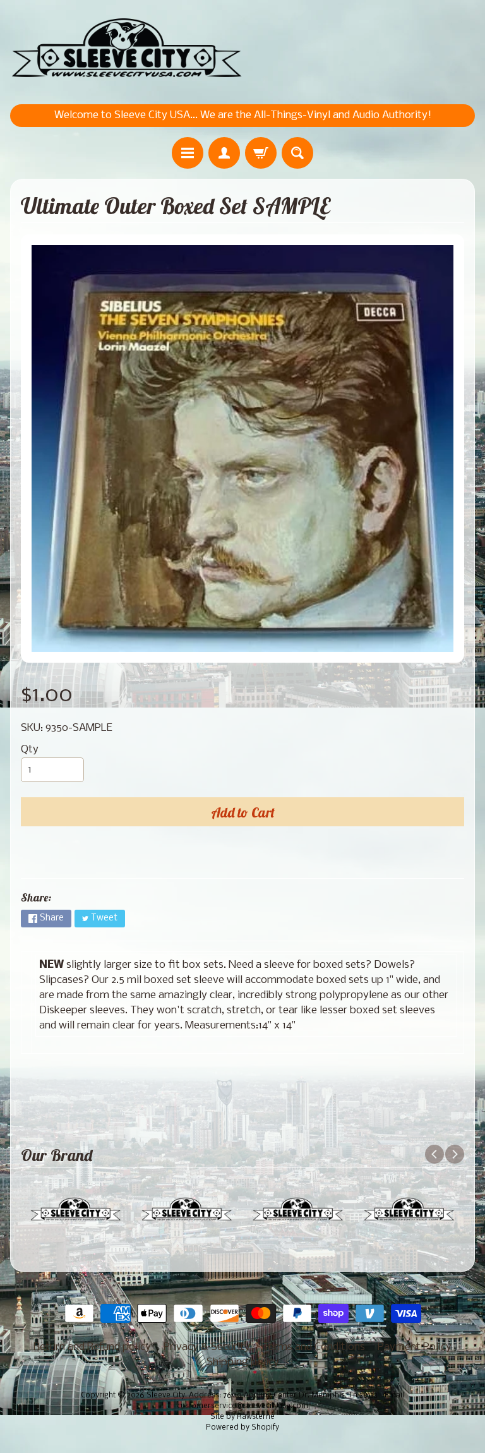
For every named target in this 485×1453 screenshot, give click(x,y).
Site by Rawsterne (242, 1417)
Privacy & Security (207, 1347)
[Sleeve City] (126, 49)
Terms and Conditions (314, 1347)
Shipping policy (243, 1362)
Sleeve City (166, 1395)
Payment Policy (415, 1347)
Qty (30, 750)
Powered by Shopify (242, 1428)
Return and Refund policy (92, 1347)
